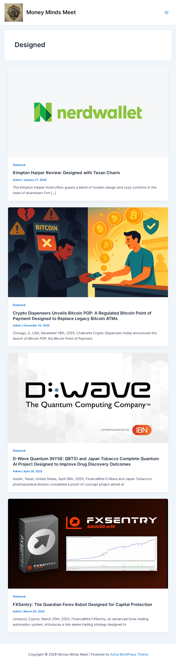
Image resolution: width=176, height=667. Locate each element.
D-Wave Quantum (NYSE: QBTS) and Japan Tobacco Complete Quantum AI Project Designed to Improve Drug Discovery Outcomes (86, 461)
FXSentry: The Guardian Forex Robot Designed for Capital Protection (82, 604)
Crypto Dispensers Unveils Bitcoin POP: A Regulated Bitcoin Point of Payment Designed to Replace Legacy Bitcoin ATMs (82, 315)
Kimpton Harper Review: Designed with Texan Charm (66, 172)
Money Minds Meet (51, 12)
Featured (19, 165)
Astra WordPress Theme (129, 654)
